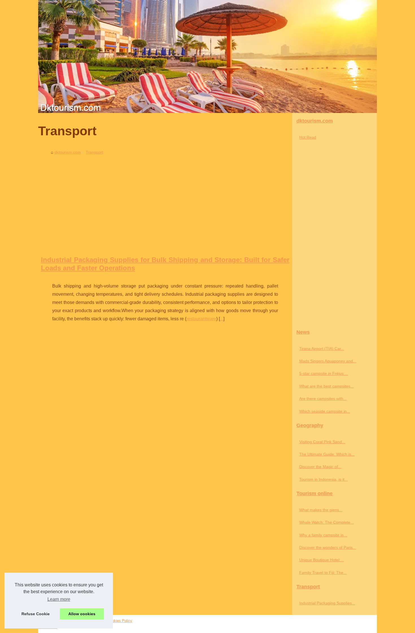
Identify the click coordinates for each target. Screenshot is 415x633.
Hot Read (307, 137)
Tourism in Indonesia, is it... (323, 479)
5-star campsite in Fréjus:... (323, 373)
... (221, 318)
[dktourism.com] (207, 56)
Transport (94, 152)
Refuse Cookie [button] (35, 614)
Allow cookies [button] (81, 614)
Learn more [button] (58, 599)
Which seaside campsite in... (324, 411)
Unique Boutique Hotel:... (321, 560)
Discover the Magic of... (320, 466)
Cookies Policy (120, 621)
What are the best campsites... (326, 386)
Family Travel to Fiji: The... (323, 572)
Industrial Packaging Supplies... (327, 603)
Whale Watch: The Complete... (326, 522)
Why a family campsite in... (323, 535)
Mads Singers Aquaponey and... (327, 361)
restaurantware (201, 318)
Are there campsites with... (323, 398)
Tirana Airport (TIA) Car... (321, 348)
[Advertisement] (165, 199)
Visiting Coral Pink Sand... (322, 442)
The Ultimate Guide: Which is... (327, 454)
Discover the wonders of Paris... (327, 547)
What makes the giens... (320, 510)
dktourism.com (67, 152)
